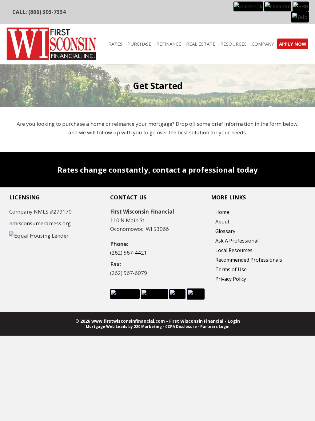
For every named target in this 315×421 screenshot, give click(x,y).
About (222, 221)
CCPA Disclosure (181, 326)
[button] (248, 6)
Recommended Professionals (248, 259)
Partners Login (214, 326)
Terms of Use (231, 269)
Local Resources (234, 250)
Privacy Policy (230, 279)
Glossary (225, 231)
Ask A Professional (236, 240)
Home (222, 212)
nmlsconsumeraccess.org (40, 223)
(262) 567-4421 (128, 252)
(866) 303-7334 (47, 11)
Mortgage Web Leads (106, 326)
